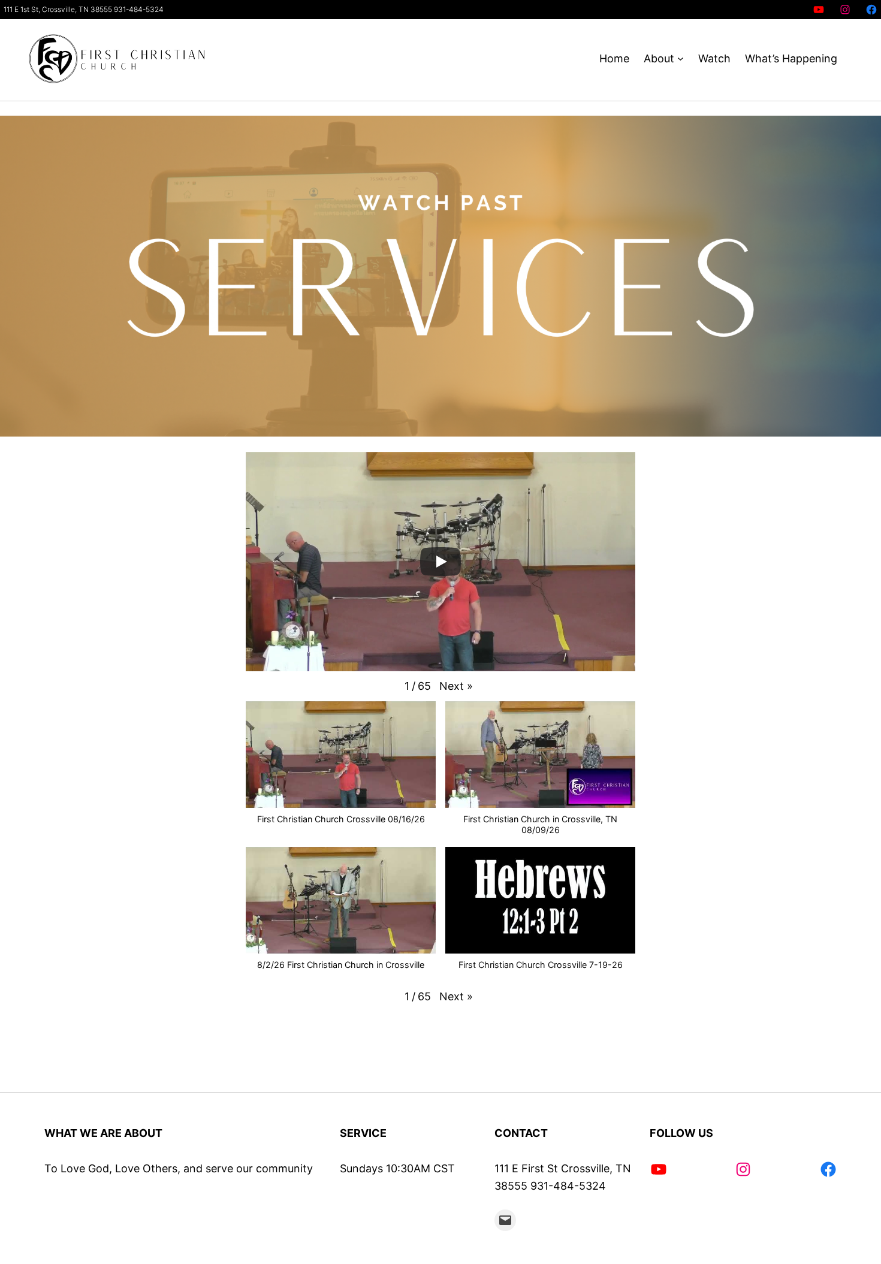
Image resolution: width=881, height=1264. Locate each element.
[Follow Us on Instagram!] (845, 10)
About (659, 58)
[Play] (440, 561)
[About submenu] (680, 59)
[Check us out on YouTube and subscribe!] (819, 10)
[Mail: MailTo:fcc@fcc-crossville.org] (505, 1220)
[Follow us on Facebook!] (871, 10)
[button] (456, 686)
